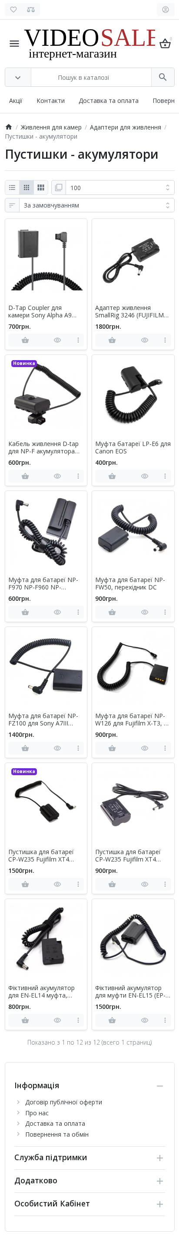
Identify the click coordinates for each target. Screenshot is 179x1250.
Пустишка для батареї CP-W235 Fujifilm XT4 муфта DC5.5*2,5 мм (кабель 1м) (128, 855)
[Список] (12, 187)
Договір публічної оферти (63, 1102)
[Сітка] (26, 187)
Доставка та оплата (109, 100)
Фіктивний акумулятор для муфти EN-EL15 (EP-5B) (130, 991)
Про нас (37, 1113)
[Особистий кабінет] (166, 9)
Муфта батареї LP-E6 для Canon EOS (133, 447)
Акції (16, 100)
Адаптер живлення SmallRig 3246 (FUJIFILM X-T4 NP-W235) (129, 311)
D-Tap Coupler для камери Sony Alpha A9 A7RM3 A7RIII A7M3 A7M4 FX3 (45, 311)
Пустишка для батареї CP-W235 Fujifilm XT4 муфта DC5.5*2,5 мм (41, 855)
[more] (78, 340)
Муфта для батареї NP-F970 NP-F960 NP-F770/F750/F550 (43, 583)
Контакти (50, 100)
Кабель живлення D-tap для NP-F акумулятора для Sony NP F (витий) (43, 447)
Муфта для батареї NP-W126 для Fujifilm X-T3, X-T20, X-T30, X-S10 (132, 719)
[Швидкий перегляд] (57, 340)
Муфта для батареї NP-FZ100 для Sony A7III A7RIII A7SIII (43, 719)
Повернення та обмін (57, 1134)
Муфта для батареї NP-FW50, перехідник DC (130, 583)
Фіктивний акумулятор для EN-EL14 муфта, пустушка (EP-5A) (41, 991)
